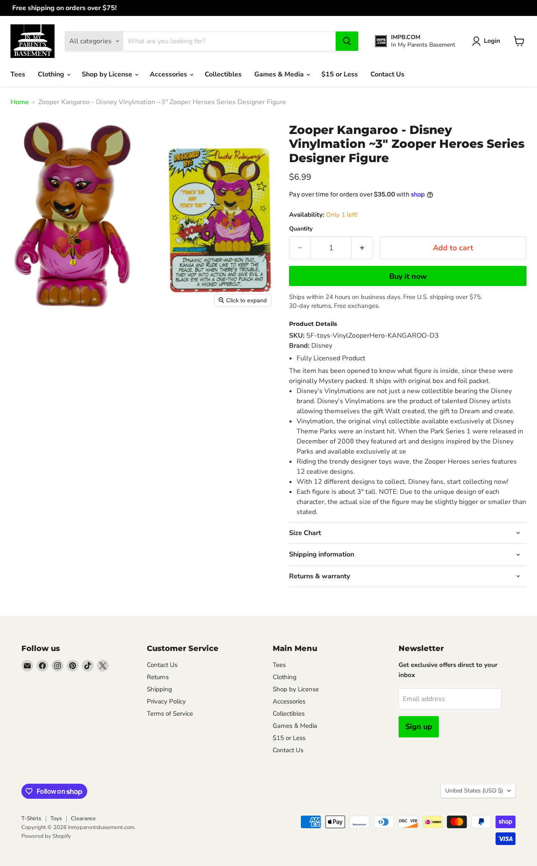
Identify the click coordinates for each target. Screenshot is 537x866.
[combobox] (229, 41)
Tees (17, 74)
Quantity (301, 229)
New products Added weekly (268, 8)
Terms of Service (170, 713)
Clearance (83, 818)
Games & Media (279, 74)
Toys (56, 818)
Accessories (169, 74)
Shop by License (108, 74)
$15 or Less (339, 74)
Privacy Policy (166, 701)
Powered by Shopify (46, 836)
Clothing (52, 74)
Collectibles (223, 74)
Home (19, 102)
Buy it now (408, 276)
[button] (487, 41)
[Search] (347, 41)
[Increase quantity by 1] (362, 248)
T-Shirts (31, 818)
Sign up (418, 727)
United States (474, 791)
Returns (158, 677)
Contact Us (387, 74)
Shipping (159, 689)
